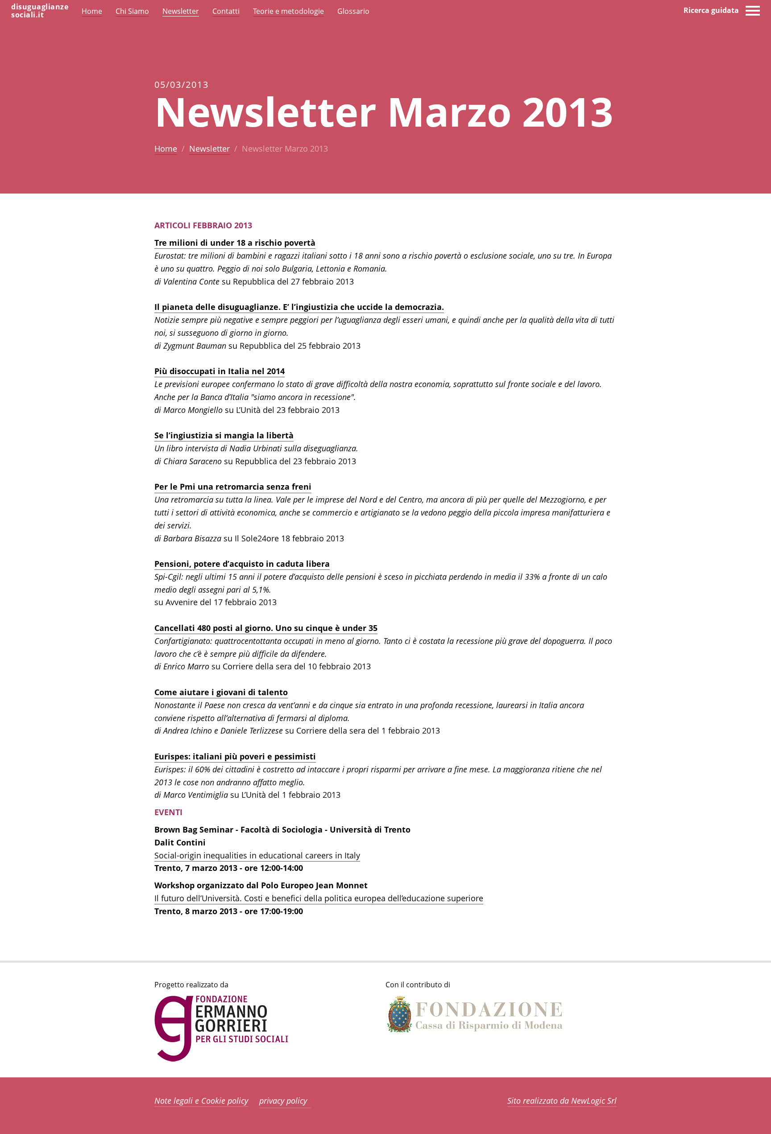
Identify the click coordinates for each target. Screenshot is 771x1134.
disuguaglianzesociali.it (39, 11)
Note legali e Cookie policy (201, 1100)
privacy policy (283, 1100)
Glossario (353, 11)
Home (165, 148)
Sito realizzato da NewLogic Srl (562, 1100)
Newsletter (209, 148)
